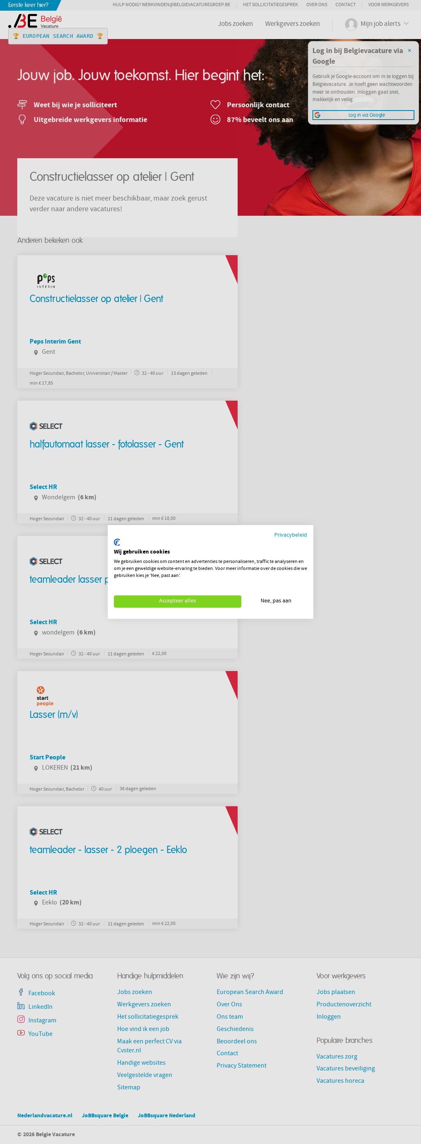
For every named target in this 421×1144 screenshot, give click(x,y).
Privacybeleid (290, 535)
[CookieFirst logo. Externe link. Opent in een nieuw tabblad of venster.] (117, 542)
